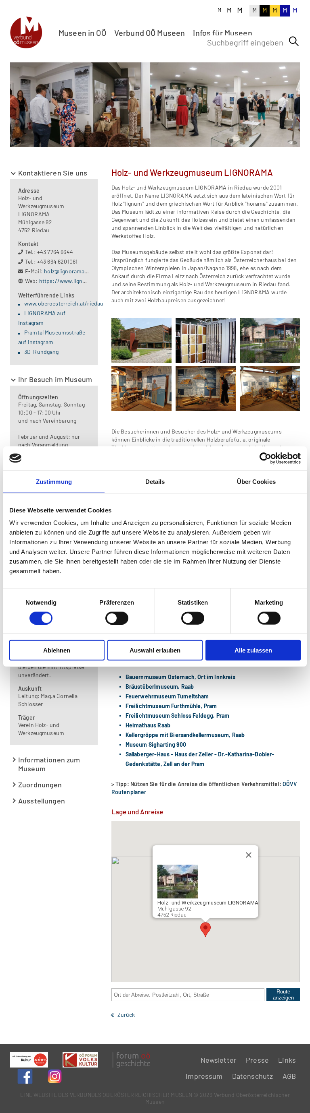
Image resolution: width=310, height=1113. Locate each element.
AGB (289, 1076)
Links (287, 1059)
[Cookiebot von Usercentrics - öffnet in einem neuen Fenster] (265, 458)
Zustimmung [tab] (54, 481)
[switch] (116, 617)
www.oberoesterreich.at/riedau (63, 303)
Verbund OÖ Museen (149, 32)
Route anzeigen (283, 995)
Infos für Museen (222, 32)
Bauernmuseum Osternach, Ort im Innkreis (181, 676)
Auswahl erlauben (155, 650)
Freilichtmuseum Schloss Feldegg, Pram (178, 715)
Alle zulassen (253, 650)
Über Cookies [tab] (256, 481)
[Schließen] (248, 855)
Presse (257, 1059)
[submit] (294, 41)
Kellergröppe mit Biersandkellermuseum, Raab (185, 734)
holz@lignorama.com (70, 271)
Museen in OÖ (82, 32)
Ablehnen (56, 650)
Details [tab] (155, 481)
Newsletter (219, 1059)
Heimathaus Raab (148, 725)
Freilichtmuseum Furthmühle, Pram (171, 705)
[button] (205, 929)
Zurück (126, 1014)
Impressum (204, 1076)
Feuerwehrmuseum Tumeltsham (167, 696)
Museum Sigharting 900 (156, 744)
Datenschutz (252, 1076)
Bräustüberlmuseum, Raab (160, 686)
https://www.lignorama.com (75, 280)
